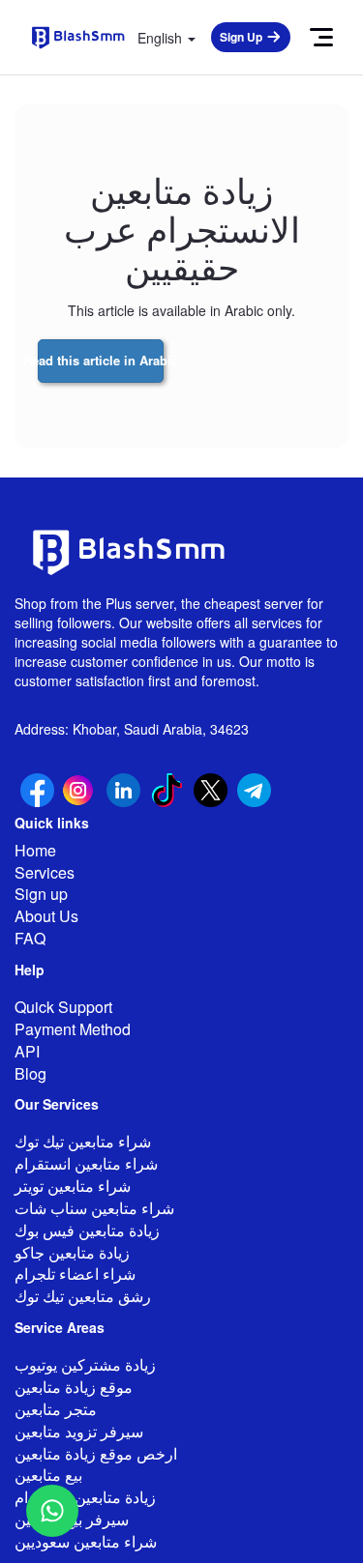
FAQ (30, 938)
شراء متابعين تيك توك (83, 1141)
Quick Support (63, 1007)
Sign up (41, 894)
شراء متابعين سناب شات (94, 1208)
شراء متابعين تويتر (73, 1185)
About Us (46, 916)
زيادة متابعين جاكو (72, 1252)
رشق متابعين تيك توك (83, 1296)
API (27, 1051)
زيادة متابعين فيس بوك (87, 1230)
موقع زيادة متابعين (74, 1386)
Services (45, 872)
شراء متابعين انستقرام (86, 1163)
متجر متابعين (56, 1409)
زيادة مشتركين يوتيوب (85, 1364)
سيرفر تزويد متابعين (79, 1431)
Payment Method (73, 1029)
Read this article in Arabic (101, 360)
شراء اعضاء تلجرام (75, 1273)
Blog (30, 1073)
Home (35, 850)
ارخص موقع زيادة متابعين (96, 1453)
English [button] (161, 37)
